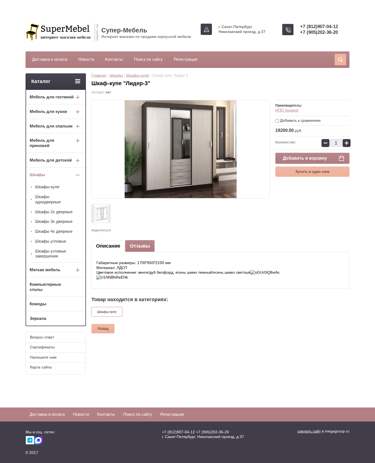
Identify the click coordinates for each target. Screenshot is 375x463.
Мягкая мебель (45, 269)
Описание (108, 246)
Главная (98, 75)
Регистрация (185, 59)
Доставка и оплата (49, 59)
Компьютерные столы (45, 287)
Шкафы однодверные (48, 199)
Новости (86, 59)
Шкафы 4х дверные (53, 231)
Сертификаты (42, 347)
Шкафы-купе (137, 75)
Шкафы (116, 75)
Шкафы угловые (50, 241)
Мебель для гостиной (52, 97)
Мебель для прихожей (42, 143)
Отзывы (140, 246)
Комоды (38, 303)
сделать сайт (309, 431)
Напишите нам (43, 357)
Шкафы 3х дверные (53, 221)
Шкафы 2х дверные (53, 211)
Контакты (114, 59)
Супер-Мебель (124, 30)
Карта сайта (41, 367)
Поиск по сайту (148, 59)
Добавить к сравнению (300, 120)
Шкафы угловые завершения (50, 254)
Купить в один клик (312, 171)
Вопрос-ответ (42, 337)
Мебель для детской (51, 160)
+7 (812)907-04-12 (319, 26)
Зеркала (38, 318)
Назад (102, 328)
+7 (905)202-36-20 (319, 32)
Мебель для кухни (48, 111)
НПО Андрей (286, 110)
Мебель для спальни (51, 126)
